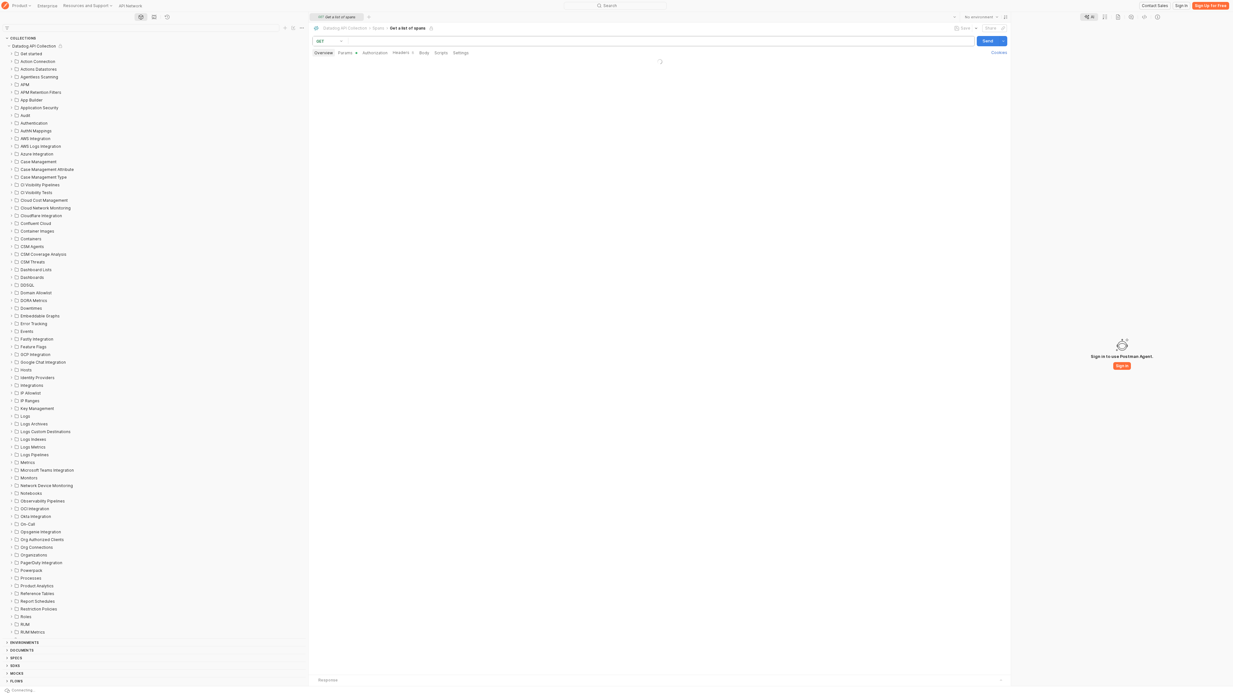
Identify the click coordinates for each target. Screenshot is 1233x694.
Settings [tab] (461, 52)
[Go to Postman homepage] (5, 6)
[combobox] (981, 17)
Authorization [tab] (375, 52)
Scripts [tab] (441, 52)
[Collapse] (9, 46)
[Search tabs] (954, 17)
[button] (1005, 17)
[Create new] (285, 28)
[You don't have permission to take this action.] (369, 17)
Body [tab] (424, 52)
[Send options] (1003, 41)
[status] (27, 690)
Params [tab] (345, 52)
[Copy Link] (1003, 28)
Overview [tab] (323, 52)
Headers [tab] (403, 52)
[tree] (154, 340)
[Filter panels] (7, 28)
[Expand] (11, 53)
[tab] (141, 17)
